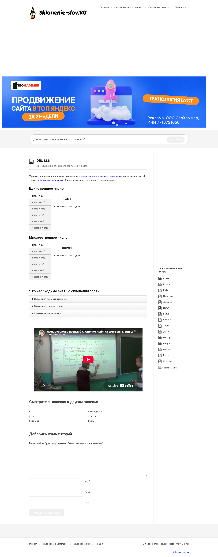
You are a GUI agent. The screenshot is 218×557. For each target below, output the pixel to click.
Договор (167, 302)
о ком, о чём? (40, 227)
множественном (109, 176)
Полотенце (168, 296)
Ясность (92, 416)
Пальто (167, 308)
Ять (31, 411)
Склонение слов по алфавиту (57, 166)
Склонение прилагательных (49, 306)
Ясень (91, 421)
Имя (87, 482)
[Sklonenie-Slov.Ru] (58, 13)
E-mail (88, 492)
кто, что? (37, 195)
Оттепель (168, 361)
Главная (104, 7)
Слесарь (167, 349)
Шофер (166, 278)
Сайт (87, 502)
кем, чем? (38, 221)
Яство (32, 416)
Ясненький (34, 421)
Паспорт (167, 337)
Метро (166, 343)
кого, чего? (38, 202)
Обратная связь (181, 552)
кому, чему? (39, 208)
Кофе (165, 290)
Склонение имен (157, 7)
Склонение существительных (50, 299)
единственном (89, 176)
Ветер (166, 355)
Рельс (166, 314)
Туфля (166, 325)
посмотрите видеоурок (50, 180)
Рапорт (166, 284)
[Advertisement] (109, 48)
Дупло (166, 331)
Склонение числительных (128, 7)
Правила (179, 7)
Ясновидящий (95, 411)
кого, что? (38, 215)
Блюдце (167, 319)
